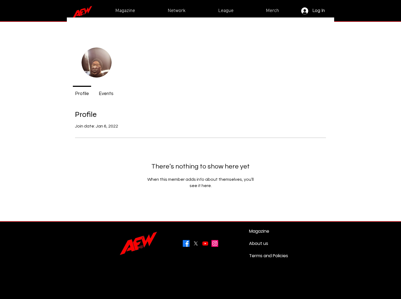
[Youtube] (205, 243)
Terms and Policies (262, 256)
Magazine (259, 231)
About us (258, 243)
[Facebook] (186, 243)
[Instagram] (214, 243)
